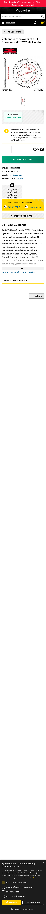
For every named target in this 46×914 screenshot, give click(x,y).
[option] (22, 100)
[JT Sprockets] (10, 51)
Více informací (38, 878)
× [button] (43, 862)
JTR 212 (19, 178)
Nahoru (38, 296)
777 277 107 (14, 207)
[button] (23, 909)
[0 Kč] (41, 22)
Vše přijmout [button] (11, 902)
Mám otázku (35, 207)
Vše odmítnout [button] (33, 902)
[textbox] (23, 16)
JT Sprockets (14, 32)
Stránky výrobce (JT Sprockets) (17, 272)
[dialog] (23, 887)
